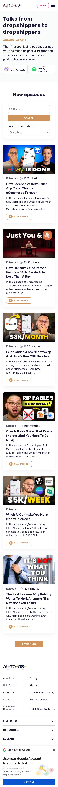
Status (33, 685)
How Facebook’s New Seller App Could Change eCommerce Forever (26, 188)
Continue (29, 781)
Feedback (8, 692)
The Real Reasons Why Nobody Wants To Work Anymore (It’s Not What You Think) (28, 598)
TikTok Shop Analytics (42, 709)
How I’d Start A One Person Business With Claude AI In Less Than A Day (26, 272)
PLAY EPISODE (21, 217)
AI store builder (38, 699)
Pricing (33, 678)
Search (29, 118)
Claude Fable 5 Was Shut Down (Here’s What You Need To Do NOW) (29, 436)
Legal (6, 699)
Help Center (10, 685)
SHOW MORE (29, 643)
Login (43, 5)
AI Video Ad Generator (9, 707)
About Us (8, 678)
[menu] (53, 5)
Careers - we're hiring (41, 692)
